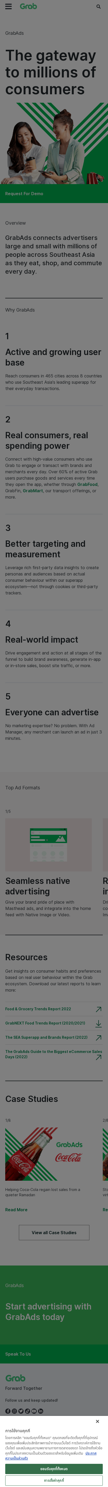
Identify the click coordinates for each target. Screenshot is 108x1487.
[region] (54, 1451)
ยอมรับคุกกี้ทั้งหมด (54, 1469)
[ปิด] (97, 1421)
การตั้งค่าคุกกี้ (54, 1480)
